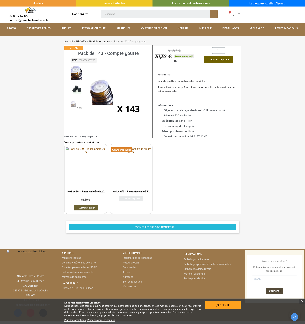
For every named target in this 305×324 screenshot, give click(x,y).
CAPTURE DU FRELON (154, 28)
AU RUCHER (123, 28)
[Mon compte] (285, 14)
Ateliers (38, 3)
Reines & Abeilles (114, 3)
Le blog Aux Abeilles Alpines (267, 3)
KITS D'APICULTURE (93, 28)
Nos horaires (80, 14)
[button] (234, 14)
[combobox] (153, 14)
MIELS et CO (257, 28)
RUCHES (66, 28)
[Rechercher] (214, 14)
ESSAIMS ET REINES (39, 28)
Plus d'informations (75, 319)
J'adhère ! (275, 291)
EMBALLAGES (230, 28)
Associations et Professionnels (190, 3)
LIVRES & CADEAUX (286, 28)
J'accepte (223, 305)
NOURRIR (183, 28)
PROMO (11, 28)
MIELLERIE (205, 28)
